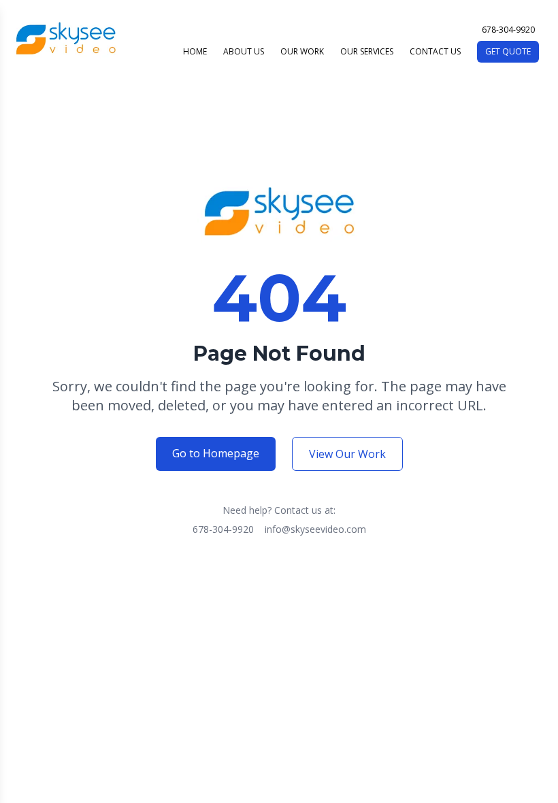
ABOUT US (243, 51)
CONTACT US (435, 51)
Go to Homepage (215, 453)
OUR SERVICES (366, 51)
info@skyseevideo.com (315, 529)
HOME (195, 51)
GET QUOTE (508, 51)
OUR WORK (302, 51)
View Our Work (347, 453)
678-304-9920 (223, 529)
